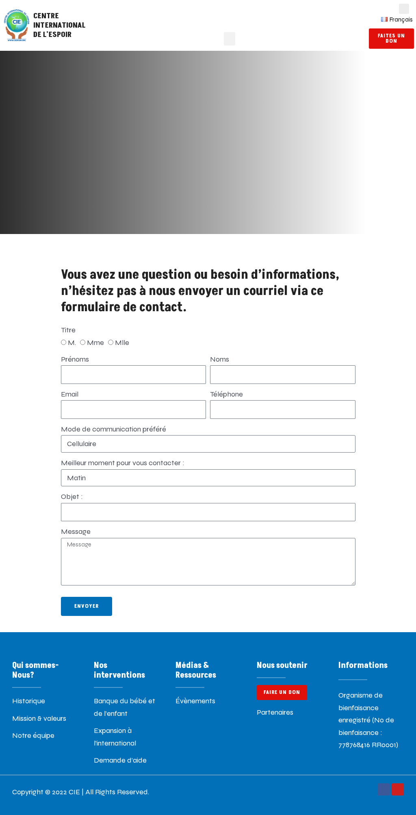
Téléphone (226, 394)
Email (69, 394)
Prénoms (75, 359)
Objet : (72, 496)
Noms (219, 359)
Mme (95, 342)
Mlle (122, 342)
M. (72, 342)
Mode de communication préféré (113, 429)
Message (76, 531)
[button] (229, 39)
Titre (68, 329)
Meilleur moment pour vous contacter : (122, 462)
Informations (363, 665)
